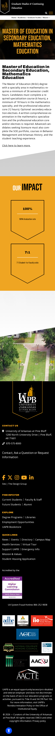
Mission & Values (11, 554)
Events (15, 539)
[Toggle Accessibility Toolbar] (8, 730)
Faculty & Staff (33, 499)
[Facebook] (3, 477)
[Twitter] (10, 477)
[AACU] (39, 661)
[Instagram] (17, 477)
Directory (27, 539)
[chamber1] (22, 620)
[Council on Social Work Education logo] (47, 647)
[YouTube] (24, 477)
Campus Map (42, 539)
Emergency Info (31, 549)
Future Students (11, 504)
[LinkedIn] (31, 477)
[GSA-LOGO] (42, 620)
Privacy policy (39, 720)
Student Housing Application (18, 559)
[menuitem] (11, 499)
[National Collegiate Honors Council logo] (21, 647)
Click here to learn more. (16, 145)
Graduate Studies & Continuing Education (27, 6)
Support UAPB (10, 549)
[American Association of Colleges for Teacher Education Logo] (27, 674)
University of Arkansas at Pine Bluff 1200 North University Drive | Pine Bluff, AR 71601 (29, 434)
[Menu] (51, 13)
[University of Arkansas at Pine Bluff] (4, 6)
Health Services (11, 544)
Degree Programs (12, 517)
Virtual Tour (30, 544)
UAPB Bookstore (11, 527)
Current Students (12, 499)
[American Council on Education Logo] (27, 634)
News (5, 539)
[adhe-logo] (8, 620)
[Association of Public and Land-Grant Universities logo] (16, 661)
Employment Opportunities (18, 522)
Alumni (28, 504)
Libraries (30, 517)
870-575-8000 (13, 443)
